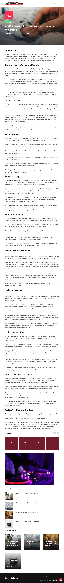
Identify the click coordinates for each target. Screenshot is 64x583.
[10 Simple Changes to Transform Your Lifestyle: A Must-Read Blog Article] (9, 524)
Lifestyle (8, 22)
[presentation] (54, 433)
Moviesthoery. (54, 580)
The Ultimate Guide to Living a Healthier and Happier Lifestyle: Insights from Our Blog (50, 545)
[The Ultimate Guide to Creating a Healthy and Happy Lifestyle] (9, 496)
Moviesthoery (12, 548)
